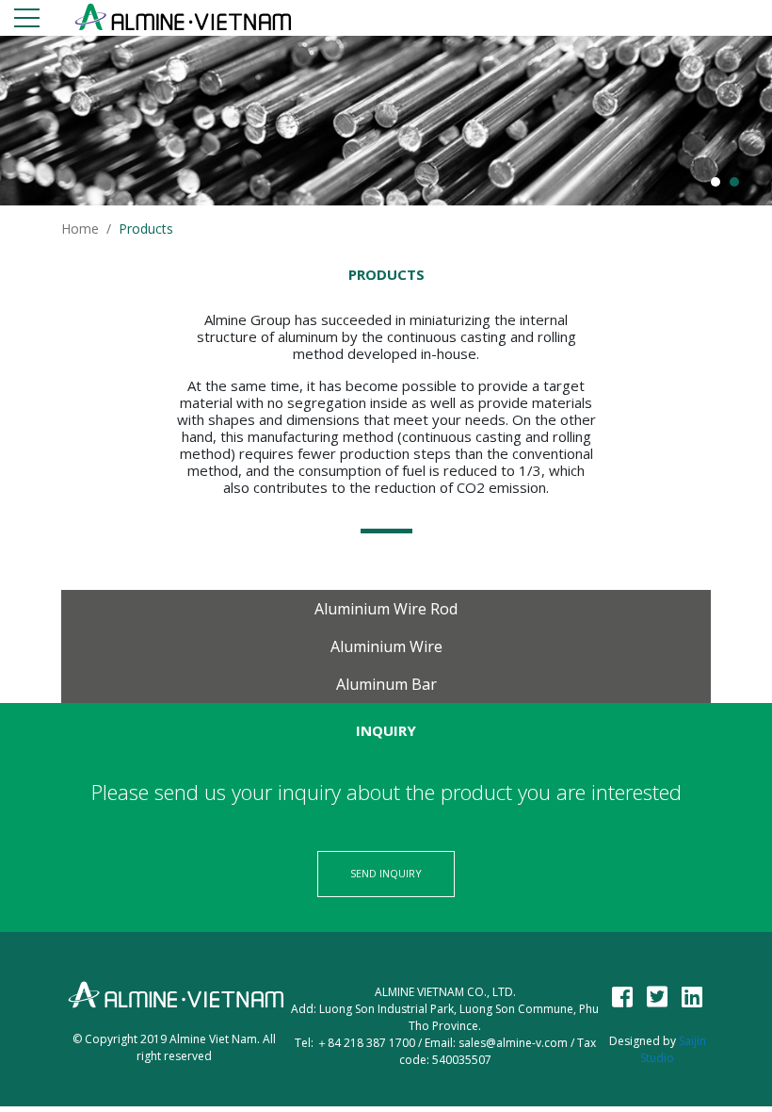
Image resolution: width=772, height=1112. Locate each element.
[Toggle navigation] (27, 21)
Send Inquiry (386, 873)
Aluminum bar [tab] (386, 684)
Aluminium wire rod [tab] (386, 608)
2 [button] (734, 182)
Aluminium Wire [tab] (386, 646)
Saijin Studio (673, 1049)
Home (80, 228)
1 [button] (715, 182)
